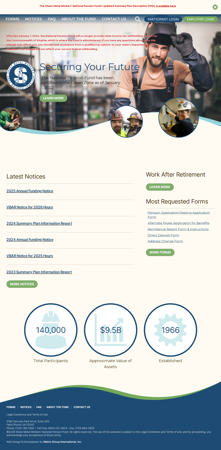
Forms (12, 19)
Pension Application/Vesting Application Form (179, 215)
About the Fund (78, 19)
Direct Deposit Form (163, 235)
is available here (166, 6)
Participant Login (163, 19)
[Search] (138, 19)
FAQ (52, 19)
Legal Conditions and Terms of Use (27, 414)
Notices (33, 19)
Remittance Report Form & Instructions (178, 229)
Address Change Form (165, 241)
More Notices (22, 284)
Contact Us (114, 19)
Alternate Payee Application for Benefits (179, 223)
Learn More (53, 98)
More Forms (160, 252)
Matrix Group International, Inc (62, 441)
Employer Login (200, 19)
